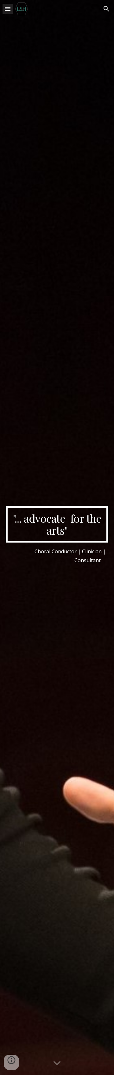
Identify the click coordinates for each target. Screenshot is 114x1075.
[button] (7, 8)
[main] (57, 524)
